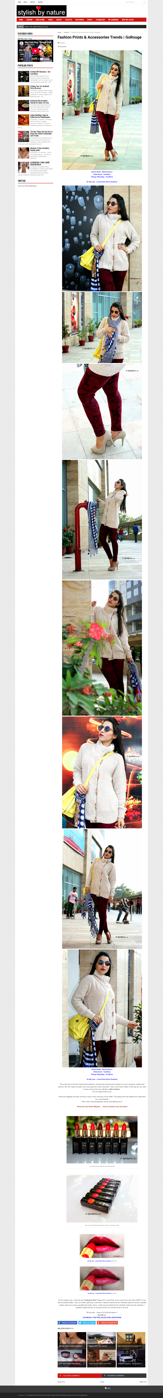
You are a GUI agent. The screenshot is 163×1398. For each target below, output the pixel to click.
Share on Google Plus (109, 1323)
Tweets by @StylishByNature (27, 186)
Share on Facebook (69, 1323)
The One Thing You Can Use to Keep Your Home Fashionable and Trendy (41, 133)
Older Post (143, 1382)
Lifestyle (68, 19)
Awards (40, 2)
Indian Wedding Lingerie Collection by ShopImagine (40, 116)
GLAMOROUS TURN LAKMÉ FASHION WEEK (40, 163)
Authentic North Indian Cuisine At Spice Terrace (39, 101)
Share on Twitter (89, 1323)
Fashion (29, 19)
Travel (50, 19)
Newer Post (61, 1382)
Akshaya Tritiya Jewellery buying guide (38, 27)
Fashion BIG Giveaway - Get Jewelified (40, 72)
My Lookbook (113, 19)
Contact (32, 2)
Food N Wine (40, 19)
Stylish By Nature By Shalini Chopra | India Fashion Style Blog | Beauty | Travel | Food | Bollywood (58, 1395)
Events (89, 19)
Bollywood (80, 19)
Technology (100, 19)
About (25, 2)
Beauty (59, 19)
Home (19, 2)
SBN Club (22, 23)
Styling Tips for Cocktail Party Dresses (39, 87)
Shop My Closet (128, 19)
